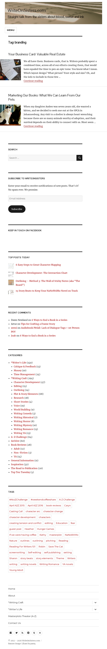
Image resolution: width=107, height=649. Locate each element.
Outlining (19, 390)
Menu (11, 30)
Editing (18, 386)
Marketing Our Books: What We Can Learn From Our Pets (44, 97)
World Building (22, 409)
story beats (26, 558)
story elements (44, 558)
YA (15, 456)
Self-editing (34, 552)
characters (44, 517)
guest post (15, 529)
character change (53, 511)
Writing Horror (22, 421)
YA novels (67, 564)
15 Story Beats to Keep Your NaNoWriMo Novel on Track (47, 290)
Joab (13, 335)
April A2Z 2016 (35, 505)
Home (11, 588)
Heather (29, 529)
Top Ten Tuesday (20, 472)
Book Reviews (18, 444)
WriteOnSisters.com (27, 10)
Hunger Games (45, 529)
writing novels (28, 564)
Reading (63, 540)
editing (49, 523)
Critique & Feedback (25, 366)
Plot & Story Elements (26, 394)
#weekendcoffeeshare (43, 499)
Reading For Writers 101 (22, 546)
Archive (15, 440)
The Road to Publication (24, 468)
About (11, 595)
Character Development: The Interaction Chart (41, 272)
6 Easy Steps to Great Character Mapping (38, 264)
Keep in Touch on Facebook (25, 230)
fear (73, 523)
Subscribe (16, 209)
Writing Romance (23, 429)
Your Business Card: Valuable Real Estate (36, 54)
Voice (17, 405)
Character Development (27, 382)
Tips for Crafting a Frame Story (38, 323)
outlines (24, 540)
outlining (38, 540)
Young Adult (16, 570)
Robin (42, 546)
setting (68, 552)
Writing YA (20, 433)
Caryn (67, 505)
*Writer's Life (18, 362)
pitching (50, 540)
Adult (17, 448)
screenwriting (17, 552)
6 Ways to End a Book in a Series (49, 320)
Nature (13, 540)
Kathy (43, 535)
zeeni (14, 327)
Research (19, 397)
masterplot (55, 535)
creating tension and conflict (25, 523)
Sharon (13, 558)
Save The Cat (55, 546)
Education (62, 523)
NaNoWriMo (71, 535)
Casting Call (16, 511)
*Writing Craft (19, 378)
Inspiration (17, 464)
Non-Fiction (21, 452)
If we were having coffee (22, 535)
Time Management (24, 374)
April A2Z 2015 (17, 505)
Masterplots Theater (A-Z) (22, 616)
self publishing (52, 552)
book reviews (53, 505)
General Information (22, 460)
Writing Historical (24, 417)
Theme (60, 558)
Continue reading (33, 80)
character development (22, 517)
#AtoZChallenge (18, 499)
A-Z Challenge (19, 437)
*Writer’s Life (15, 609)
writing (13, 564)
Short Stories (21, 401)
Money (17, 370)
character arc (33, 511)
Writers (71, 558)
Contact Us (14, 623)
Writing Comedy (23, 413)
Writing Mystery (23, 425)
